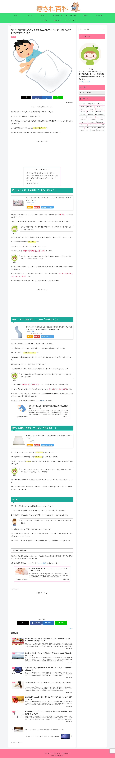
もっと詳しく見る (84, 81)
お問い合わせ (66, 753)
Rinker (33, 202)
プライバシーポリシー (55, 753)
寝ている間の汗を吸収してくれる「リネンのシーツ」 (42, 178)
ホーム (47, 753)
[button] (103, 29)
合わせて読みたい (34, 183)
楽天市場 (36, 207)
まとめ (29, 180)
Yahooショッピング (46, 207)
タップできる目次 (39, 169)
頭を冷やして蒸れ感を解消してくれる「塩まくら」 (41, 173)
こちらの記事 (40, 400)
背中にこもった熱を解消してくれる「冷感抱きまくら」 (42, 175)
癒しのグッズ (15, 589)
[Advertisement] (42, 154)
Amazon (29, 207)
